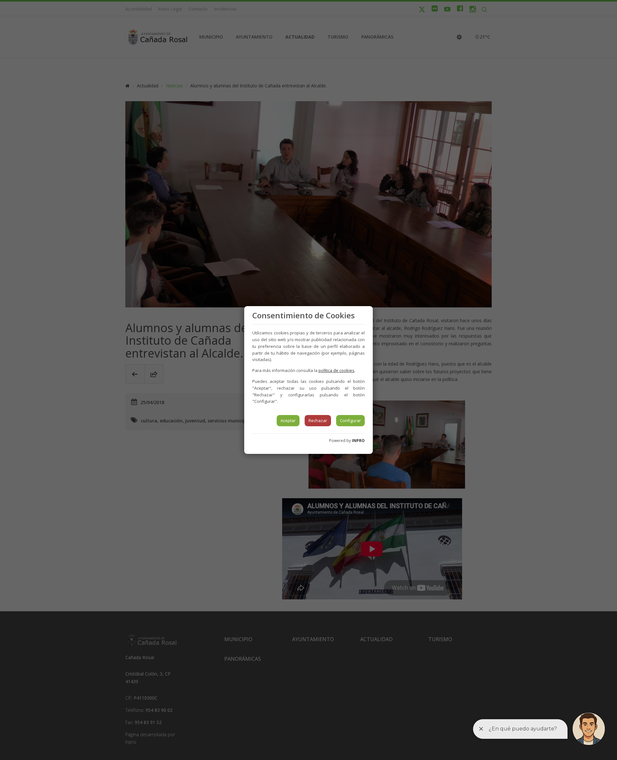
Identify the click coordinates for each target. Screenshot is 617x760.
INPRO (358, 440)
